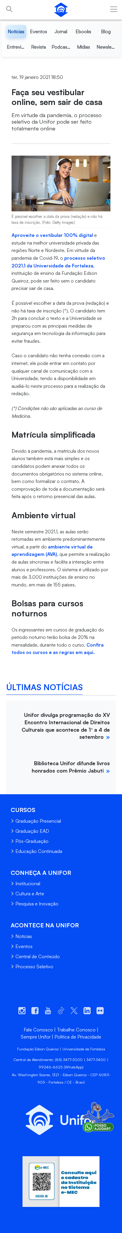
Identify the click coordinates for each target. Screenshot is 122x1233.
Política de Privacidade (77, 1037)
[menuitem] (16, 31)
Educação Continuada (38, 851)
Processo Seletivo (34, 966)
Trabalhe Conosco (76, 1030)
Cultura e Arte (29, 894)
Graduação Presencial (38, 821)
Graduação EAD (32, 831)
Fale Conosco (38, 1030)
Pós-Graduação (32, 841)
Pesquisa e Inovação (36, 904)
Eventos (24, 946)
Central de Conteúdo (37, 956)
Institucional (27, 883)
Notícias (23, 936)
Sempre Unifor (36, 1037)
